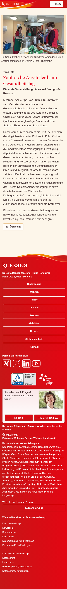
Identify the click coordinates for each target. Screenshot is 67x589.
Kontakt (18, 417)
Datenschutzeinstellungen (15, 571)
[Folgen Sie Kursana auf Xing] (7, 363)
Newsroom (8, 527)
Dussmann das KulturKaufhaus (18, 541)
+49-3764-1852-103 (48, 417)
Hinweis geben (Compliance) (17, 566)
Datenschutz (8, 557)
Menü (58, 3)
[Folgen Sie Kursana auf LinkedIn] (26, 363)
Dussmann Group (11, 523)
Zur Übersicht (13, 226)
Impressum (8, 562)
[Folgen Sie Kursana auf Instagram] (17, 363)
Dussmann (8, 536)
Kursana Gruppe (34, 508)
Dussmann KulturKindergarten (17, 545)
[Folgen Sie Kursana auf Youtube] (36, 363)
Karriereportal (9, 532)
